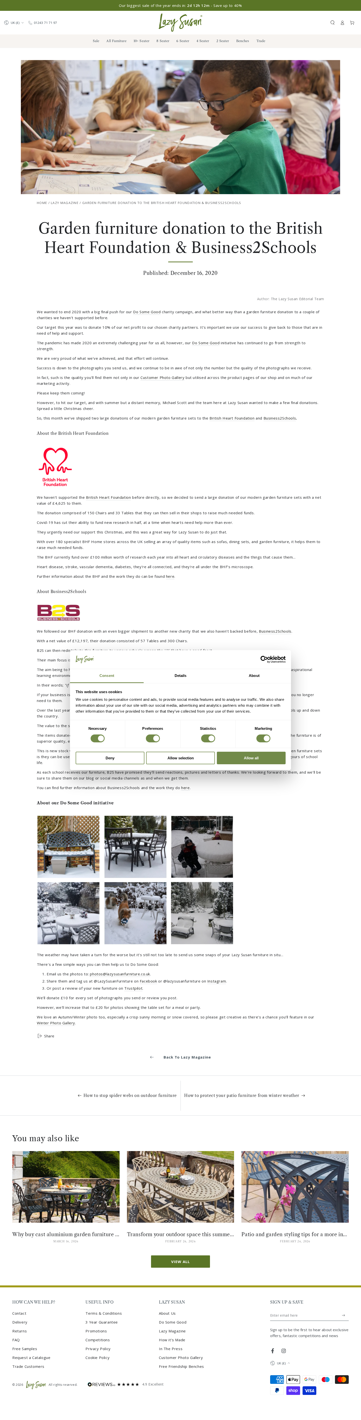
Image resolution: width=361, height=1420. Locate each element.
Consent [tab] (106, 675)
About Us (167, 1313)
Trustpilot (133, 988)
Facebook (148, 981)
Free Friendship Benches (181, 1366)
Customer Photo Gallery (162, 377)
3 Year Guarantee (101, 1322)
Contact (19, 1313)
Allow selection (180, 758)
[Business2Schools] (59, 625)
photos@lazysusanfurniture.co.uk (120, 973)
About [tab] (254, 675)
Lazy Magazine (65, 203)
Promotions (96, 1330)
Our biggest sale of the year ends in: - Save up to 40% (180, 5)
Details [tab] (181, 675)
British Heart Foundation (231, 418)
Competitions (97, 1339)
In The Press (170, 1348)
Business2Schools (280, 418)
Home (42, 203)
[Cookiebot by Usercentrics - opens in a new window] (264, 659)
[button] (332, 22)
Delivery (20, 1322)
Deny (110, 758)
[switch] (153, 738)
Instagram (216, 981)
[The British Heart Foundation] (55, 491)
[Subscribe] (344, 1315)
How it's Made (172, 1339)
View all (180, 1261)
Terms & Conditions (103, 1313)
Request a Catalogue (31, 1357)
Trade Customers (28, 1366)
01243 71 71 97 (45, 22)
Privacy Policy (98, 1348)
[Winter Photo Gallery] (135, 949)
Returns (19, 1330)
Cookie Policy (97, 1357)
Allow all (251, 758)
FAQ (16, 1339)
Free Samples (24, 1348)
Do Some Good (147, 311)
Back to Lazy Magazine (187, 1057)
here (170, 576)
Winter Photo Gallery (56, 1022)
